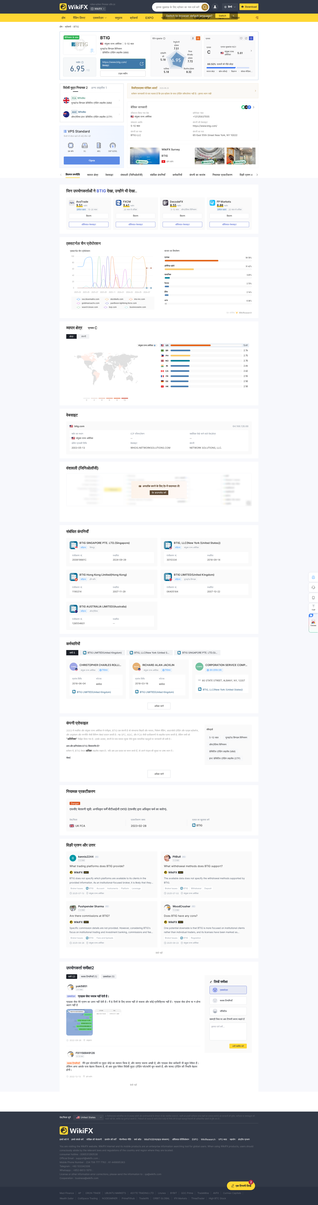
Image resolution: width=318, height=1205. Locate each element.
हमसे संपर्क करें (77, 1139)
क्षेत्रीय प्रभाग (244, 1139)
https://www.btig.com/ (205, 125)
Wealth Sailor (67, 1198)
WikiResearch (208, 1139)
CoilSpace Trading (88, 1198)
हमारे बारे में (64, 1139)
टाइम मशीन (123, 73)
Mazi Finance (67, 1193)
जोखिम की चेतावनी (94, 1139)
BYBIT (173, 1193)
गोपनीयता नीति (125, 1139)
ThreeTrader (198, 1198)
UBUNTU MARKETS (115, 1193)
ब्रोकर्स (68, 26)
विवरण (88, 215)
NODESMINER (109, 1198)
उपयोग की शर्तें (110, 1139)
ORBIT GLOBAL (161, 1198)
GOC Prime (187, 1193)
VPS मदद (222, 1139)
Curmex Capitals (232, 1193)
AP (79, 1193)
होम (61, 26)
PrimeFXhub (128, 1198)
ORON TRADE (93, 1193)
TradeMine (203, 1193)
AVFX (216, 1193)
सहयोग (232, 1139)
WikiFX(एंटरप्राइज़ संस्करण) (156, 1139)
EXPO (195, 1139)
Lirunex (162, 1193)
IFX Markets (180, 1198)
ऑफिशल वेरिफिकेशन (180, 1139)
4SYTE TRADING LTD (142, 1193)
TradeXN (144, 1198)
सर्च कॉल (137, 1139)
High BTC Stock (217, 1198)
